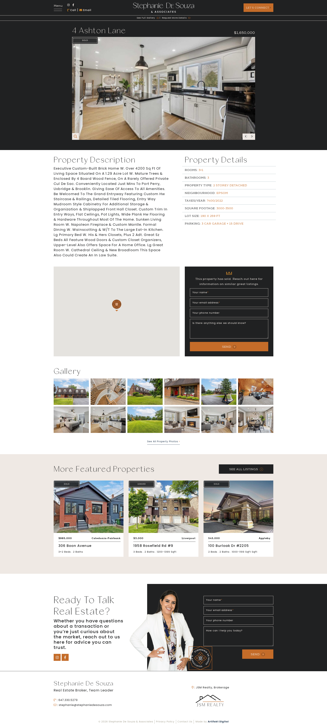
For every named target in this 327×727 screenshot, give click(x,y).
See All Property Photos (163, 442)
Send (226, 347)
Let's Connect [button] (257, 7)
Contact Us (184, 722)
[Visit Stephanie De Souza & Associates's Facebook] (73, 5)
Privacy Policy (165, 722)
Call (72, 10)
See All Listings (243, 469)
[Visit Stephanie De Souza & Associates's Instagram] (68, 5)
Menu (58, 5)
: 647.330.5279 (67, 700)
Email (86, 10)
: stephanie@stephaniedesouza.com (84, 705)
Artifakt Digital (218, 722)
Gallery (146, 18)
